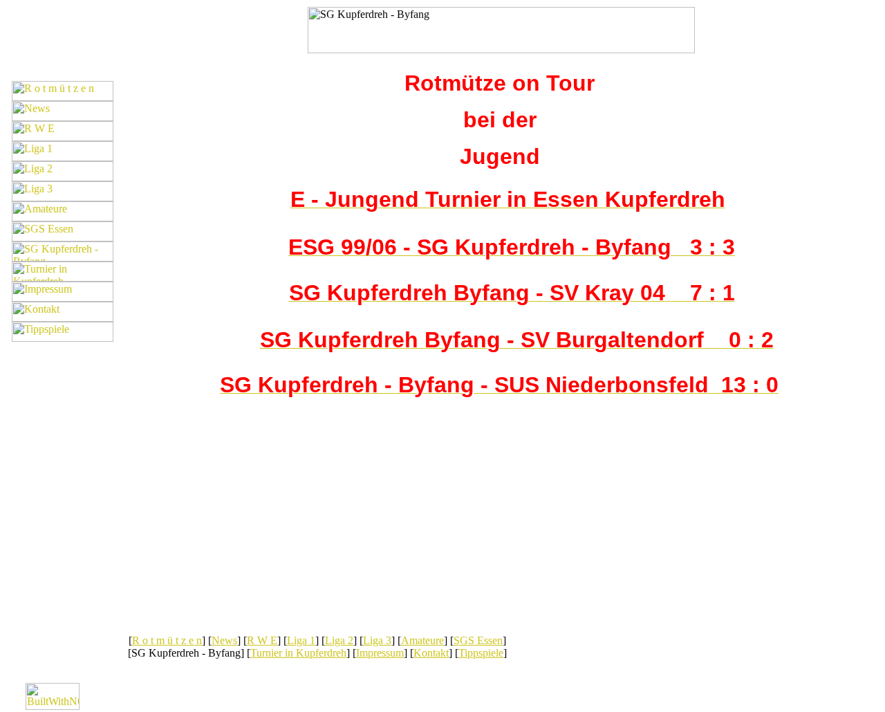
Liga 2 (339, 640)
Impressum (380, 653)
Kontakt (431, 653)
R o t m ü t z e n (167, 640)
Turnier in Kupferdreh (298, 653)
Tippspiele (480, 653)
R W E (262, 640)
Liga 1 (301, 640)
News (224, 640)
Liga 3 (377, 640)
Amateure (422, 640)
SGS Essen (478, 640)
